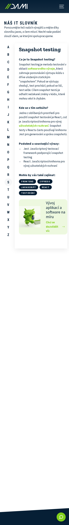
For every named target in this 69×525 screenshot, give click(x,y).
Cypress (45, 181)
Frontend (27, 181)
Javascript (28, 187)
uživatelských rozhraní (34, 125)
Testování (28, 193)
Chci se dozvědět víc (52, 226)
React (45, 187)
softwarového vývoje (41, 68)
